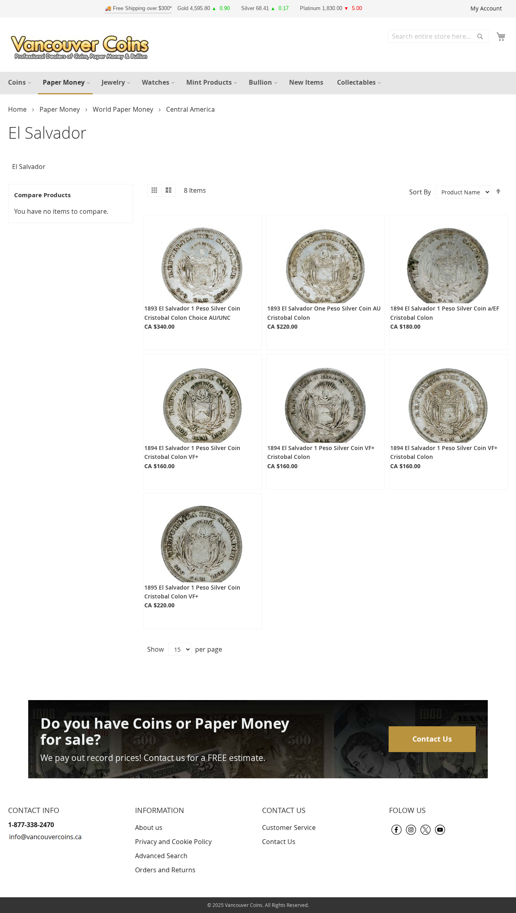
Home (18, 109)
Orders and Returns (165, 869)
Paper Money (60, 109)
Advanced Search (161, 855)
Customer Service (289, 827)
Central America (190, 109)
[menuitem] (18, 82)
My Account (486, 8)
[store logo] (82, 46)
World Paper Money (124, 109)
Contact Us (432, 739)
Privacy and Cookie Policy (173, 841)
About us (148, 827)
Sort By (420, 192)
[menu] (258, 83)
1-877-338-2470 (31, 824)
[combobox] (438, 36)
